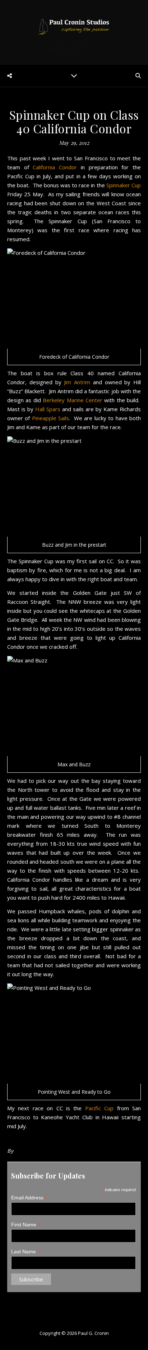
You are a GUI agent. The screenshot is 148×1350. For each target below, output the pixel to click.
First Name (26, 1224)
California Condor (55, 167)
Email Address (29, 1197)
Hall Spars (47, 409)
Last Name (25, 1251)
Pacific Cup (99, 1108)
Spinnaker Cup (123, 185)
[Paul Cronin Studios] (74, 26)
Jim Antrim (77, 382)
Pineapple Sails (50, 418)
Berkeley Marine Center (72, 400)
